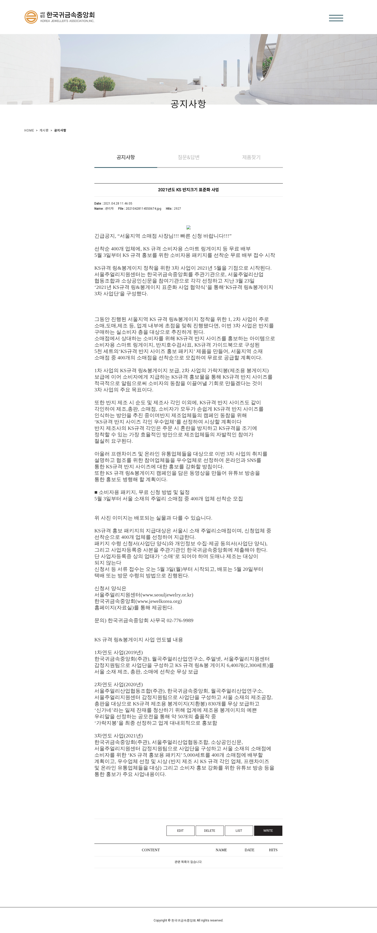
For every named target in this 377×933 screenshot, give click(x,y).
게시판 (44, 130)
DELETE (209, 830)
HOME (29, 130)
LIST (239, 830)
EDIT (180, 830)
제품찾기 (251, 157)
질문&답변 (189, 157)
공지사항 (60, 130)
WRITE (268, 830)
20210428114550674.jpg (143, 209)
